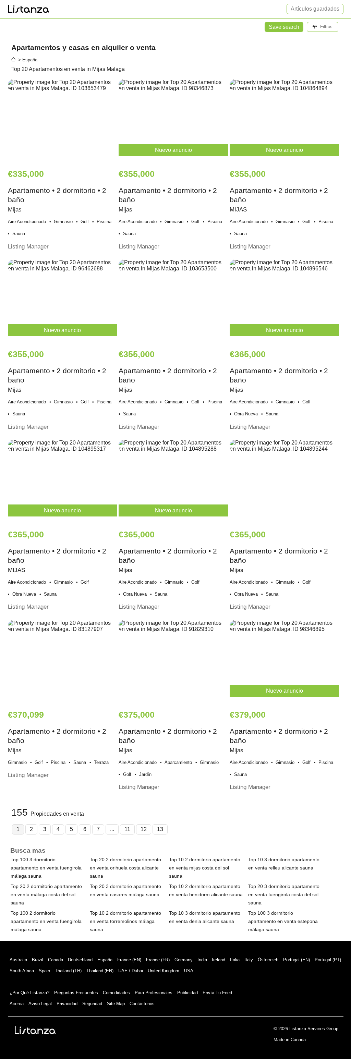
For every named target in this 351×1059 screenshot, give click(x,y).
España (104, 959)
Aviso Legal (40, 1003)
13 (160, 829)
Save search (284, 27)
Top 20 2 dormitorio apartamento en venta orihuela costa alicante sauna (125, 868)
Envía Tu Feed (217, 992)
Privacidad (67, 1003)
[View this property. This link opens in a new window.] (62, 120)
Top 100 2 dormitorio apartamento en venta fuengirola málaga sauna (46, 921)
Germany (183, 959)
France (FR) (158, 959)
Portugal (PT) (328, 959)
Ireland (218, 959)
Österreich (268, 959)
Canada (55, 959)
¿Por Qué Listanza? (29, 992)
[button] (322, 27)
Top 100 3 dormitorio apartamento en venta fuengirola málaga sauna (46, 868)
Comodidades (116, 992)
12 (144, 829)
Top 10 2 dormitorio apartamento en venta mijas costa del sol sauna (204, 868)
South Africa (22, 970)
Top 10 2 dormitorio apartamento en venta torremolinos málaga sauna (125, 921)
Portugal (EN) (296, 959)
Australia (18, 959)
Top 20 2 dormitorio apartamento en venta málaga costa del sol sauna (46, 894)
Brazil (37, 959)
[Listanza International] (35, 1030)
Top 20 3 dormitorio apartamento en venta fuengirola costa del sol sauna (283, 894)
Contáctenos (142, 1003)
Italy (248, 959)
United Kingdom (163, 970)
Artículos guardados (315, 9)
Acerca (17, 1003)
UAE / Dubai (130, 970)
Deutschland (80, 959)
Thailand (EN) (99, 970)
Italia (235, 959)
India (202, 959)
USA (188, 970)
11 (127, 829)
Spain (44, 970)
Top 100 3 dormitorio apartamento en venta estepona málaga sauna (283, 921)
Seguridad (92, 1003)
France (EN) (129, 959)
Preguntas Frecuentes (76, 992)
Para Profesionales (153, 992)
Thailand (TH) (68, 970)
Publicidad (187, 992)
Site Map (116, 1003)
